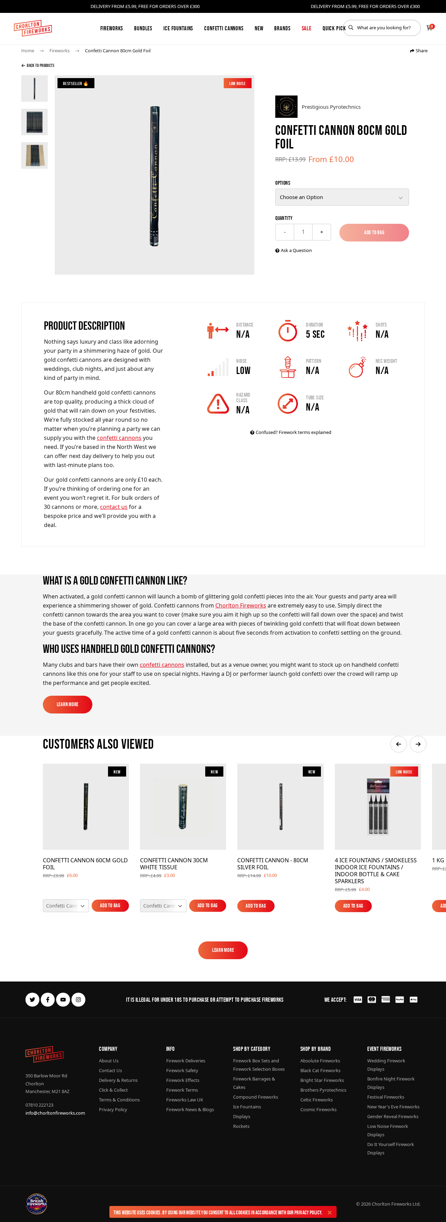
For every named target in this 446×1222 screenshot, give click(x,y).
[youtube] (63, 1000)
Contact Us (110, 1070)
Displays (241, 1116)
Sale (307, 28)
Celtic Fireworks (316, 1100)
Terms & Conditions (119, 1100)
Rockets (241, 1126)
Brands (282, 28)
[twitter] (32, 1000)
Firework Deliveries (185, 1060)
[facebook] (48, 1000)
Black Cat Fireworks (320, 1070)
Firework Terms (182, 1090)
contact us (114, 507)
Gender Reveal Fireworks (392, 1116)
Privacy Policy (307, 1212)
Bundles (143, 28)
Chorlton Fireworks (240, 605)
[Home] (33, 28)
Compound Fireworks (255, 1097)
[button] (398, 744)
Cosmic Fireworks (318, 1109)
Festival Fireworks (385, 1097)
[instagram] (78, 1000)
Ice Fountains (178, 28)
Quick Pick (334, 28)
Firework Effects (182, 1080)
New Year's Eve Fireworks (393, 1106)
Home (27, 50)
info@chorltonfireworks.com (55, 1113)
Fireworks (111, 28)
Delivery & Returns (118, 1080)
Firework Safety (182, 1070)
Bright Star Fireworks (322, 1080)
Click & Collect (113, 1090)
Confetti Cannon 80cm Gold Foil (118, 50)
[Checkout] (429, 28)
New (259, 28)
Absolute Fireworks (320, 1060)
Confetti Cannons (224, 28)
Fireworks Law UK (184, 1100)
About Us (108, 1060)
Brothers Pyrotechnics (323, 1090)
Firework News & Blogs (190, 1109)
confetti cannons (119, 438)
